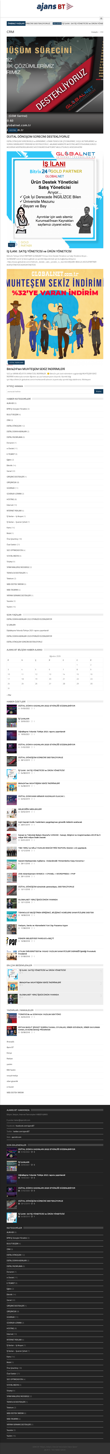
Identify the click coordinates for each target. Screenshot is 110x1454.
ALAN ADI (10, 403)
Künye (9, 1052)
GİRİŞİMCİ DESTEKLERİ (15, 476)
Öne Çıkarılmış (12, 538)
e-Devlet (10, 448)
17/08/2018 (25, 928)
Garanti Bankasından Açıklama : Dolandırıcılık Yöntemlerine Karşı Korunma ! (51, 861)
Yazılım (9, 606)
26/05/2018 (25, 1017)
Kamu (9, 527)
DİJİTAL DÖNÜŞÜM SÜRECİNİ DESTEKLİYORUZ (38, 136)
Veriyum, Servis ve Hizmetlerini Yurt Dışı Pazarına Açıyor (43, 925)
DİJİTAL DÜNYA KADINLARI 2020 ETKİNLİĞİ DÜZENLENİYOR (29, 636)
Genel (9, 471)
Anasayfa (94, 32)
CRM (8, 420)
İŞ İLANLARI (11, 624)
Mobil (9, 533)
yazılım (9, 1064)
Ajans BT (10, 1047)
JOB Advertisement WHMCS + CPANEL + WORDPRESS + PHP (46, 874)
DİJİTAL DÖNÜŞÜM (14, 425)
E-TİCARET (11, 454)
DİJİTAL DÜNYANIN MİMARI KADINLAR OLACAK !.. (41, 796)
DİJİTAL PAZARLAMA (14, 437)
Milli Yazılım (11, 1069)
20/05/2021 (25, 721)
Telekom (10, 578)
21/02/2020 (25, 747)
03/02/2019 (25, 811)
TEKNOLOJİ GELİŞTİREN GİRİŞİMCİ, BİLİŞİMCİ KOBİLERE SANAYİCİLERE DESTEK (56, 912)
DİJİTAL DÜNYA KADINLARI (17, 431)
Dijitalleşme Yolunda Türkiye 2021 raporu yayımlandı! (28, 630)
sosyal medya (12, 1075)
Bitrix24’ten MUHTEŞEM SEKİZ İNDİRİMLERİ (36, 369)
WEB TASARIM (12, 589)
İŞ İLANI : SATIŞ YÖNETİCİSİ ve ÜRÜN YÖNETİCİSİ (76, 23)
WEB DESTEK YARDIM (15, 584)
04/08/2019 (25, 773)
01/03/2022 (25, 708)
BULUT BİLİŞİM (12, 414)
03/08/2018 (25, 1032)
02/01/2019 (25, 840)
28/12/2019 (25, 760)
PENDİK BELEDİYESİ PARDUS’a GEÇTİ (36, 938)
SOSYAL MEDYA (13, 555)
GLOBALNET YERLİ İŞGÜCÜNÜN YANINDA (38, 899)
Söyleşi (10, 561)
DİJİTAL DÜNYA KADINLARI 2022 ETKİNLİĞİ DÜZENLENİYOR (29, 619)
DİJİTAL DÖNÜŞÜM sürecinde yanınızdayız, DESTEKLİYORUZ (46, 886)
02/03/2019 (25, 799)
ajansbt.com (16, 1137)
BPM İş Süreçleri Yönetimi (17, 408)
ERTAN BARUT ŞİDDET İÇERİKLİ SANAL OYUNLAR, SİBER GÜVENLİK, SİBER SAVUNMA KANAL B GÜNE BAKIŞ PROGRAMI (59, 1028)
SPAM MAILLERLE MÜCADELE (18, 567)
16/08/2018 (25, 941)
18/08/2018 (25, 915)
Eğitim (9, 459)
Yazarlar (10, 601)
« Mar (9, 694)
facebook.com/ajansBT (25, 1125)
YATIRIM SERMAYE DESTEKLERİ (19, 595)
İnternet (10, 505)
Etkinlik (9, 465)
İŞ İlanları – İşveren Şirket (17, 521)
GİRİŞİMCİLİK (11, 482)
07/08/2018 (25, 956)
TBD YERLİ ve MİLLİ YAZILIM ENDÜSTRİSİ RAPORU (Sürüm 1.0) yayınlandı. (52, 848)
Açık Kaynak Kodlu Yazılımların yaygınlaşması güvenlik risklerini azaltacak (50, 822)
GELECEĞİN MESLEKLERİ (30, 809)
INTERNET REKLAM (14, 510)
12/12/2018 (25, 850)
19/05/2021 (25, 734)
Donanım (10, 442)
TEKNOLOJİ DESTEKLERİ (16, 572)
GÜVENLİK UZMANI (14, 493)
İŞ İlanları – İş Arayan (15, 516)
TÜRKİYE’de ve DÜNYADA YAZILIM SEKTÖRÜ (39, 1014)
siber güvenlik (12, 1081)
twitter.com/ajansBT (21, 1131)
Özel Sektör (48, 23)
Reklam (10, 1058)
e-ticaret (10, 1086)
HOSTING (10, 499)
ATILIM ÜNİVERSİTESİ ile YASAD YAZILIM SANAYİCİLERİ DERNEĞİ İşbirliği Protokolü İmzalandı (57, 952)
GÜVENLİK (11, 488)
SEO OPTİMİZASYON (15, 550)
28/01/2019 (25, 824)
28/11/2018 (25, 863)
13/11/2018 (25, 889)
